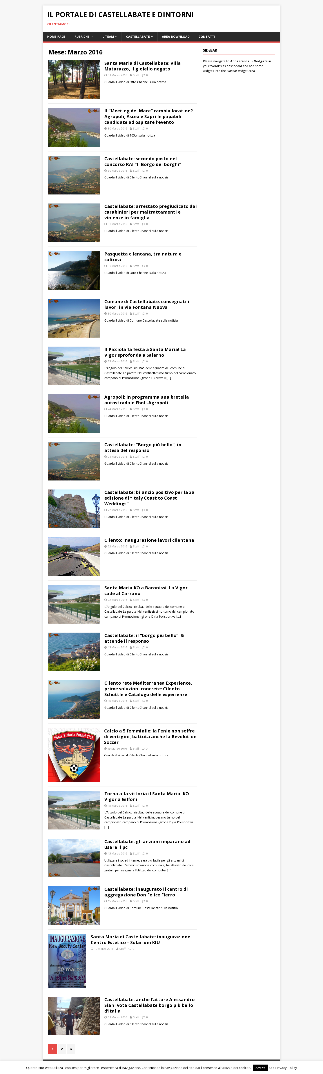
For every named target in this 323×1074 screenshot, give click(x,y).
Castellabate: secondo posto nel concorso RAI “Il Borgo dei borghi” (142, 161)
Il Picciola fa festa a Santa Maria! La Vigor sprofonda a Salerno (145, 352)
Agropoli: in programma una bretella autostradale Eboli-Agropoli (146, 400)
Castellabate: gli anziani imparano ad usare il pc (147, 844)
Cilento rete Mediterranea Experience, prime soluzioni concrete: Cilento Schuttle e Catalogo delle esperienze (148, 688)
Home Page (56, 36)
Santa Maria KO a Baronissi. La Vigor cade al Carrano (146, 590)
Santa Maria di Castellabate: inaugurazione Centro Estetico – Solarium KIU (140, 939)
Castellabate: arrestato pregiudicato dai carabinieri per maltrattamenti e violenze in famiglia (150, 212)
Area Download (176, 36)
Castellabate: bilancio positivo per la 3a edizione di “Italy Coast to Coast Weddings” (149, 498)
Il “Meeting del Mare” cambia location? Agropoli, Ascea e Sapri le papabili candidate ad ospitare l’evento (148, 116)
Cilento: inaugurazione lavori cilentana (149, 540)
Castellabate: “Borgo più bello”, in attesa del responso (142, 447)
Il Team (108, 36)
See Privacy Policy (283, 1067)
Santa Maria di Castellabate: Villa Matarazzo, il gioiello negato (142, 66)
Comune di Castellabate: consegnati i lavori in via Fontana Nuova (146, 304)
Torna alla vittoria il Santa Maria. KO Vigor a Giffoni (146, 796)
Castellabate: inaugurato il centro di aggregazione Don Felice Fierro (146, 892)
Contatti (207, 36)
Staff (136, 75)
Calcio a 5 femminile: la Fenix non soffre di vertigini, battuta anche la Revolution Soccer (150, 736)
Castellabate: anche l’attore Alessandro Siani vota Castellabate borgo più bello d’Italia (149, 1005)
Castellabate (138, 36)
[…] (169, 378)
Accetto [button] (260, 1068)
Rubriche (81, 36)
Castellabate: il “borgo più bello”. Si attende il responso (144, 638)
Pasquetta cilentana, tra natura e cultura (142, 257)
